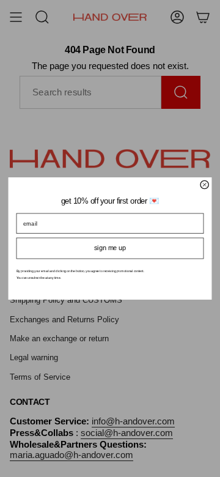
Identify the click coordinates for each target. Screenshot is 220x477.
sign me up (110, 248)
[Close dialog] (204, 184)
